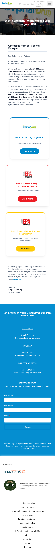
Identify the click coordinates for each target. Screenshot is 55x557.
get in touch (18, 279)
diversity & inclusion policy (27, 519)
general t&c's (27, 539)
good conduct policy (27, 503)
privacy (27, 535)
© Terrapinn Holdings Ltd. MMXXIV (27, 531)
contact (27, 543)
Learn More (29, 151)
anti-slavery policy (27, 507)
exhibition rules (27, 515)
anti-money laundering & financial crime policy (27, 511)
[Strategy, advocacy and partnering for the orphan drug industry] (6, 3)
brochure (27, 547)
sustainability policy (27, 523)
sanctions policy (27, 527)
